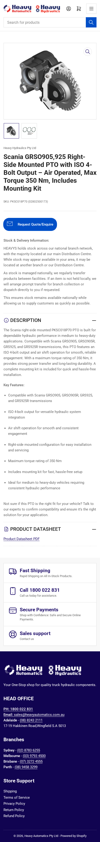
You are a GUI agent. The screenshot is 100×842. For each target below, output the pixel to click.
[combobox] (50, 22)
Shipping (10, 791)
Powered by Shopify (73, 836)
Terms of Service (16, 797)
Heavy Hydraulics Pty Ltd (19, 148)
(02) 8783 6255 (28, 750)
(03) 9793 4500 (34, 756)
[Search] (91, 22)
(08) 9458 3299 (26, 767)
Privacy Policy (14, 803)
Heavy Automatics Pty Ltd (41, 836)
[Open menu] (91, 8)
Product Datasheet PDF (21, 539)
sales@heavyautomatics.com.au (39, 715)
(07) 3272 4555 (31, 761)
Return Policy (13, 810)
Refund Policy (14, 816)
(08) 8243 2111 (31, 720)
